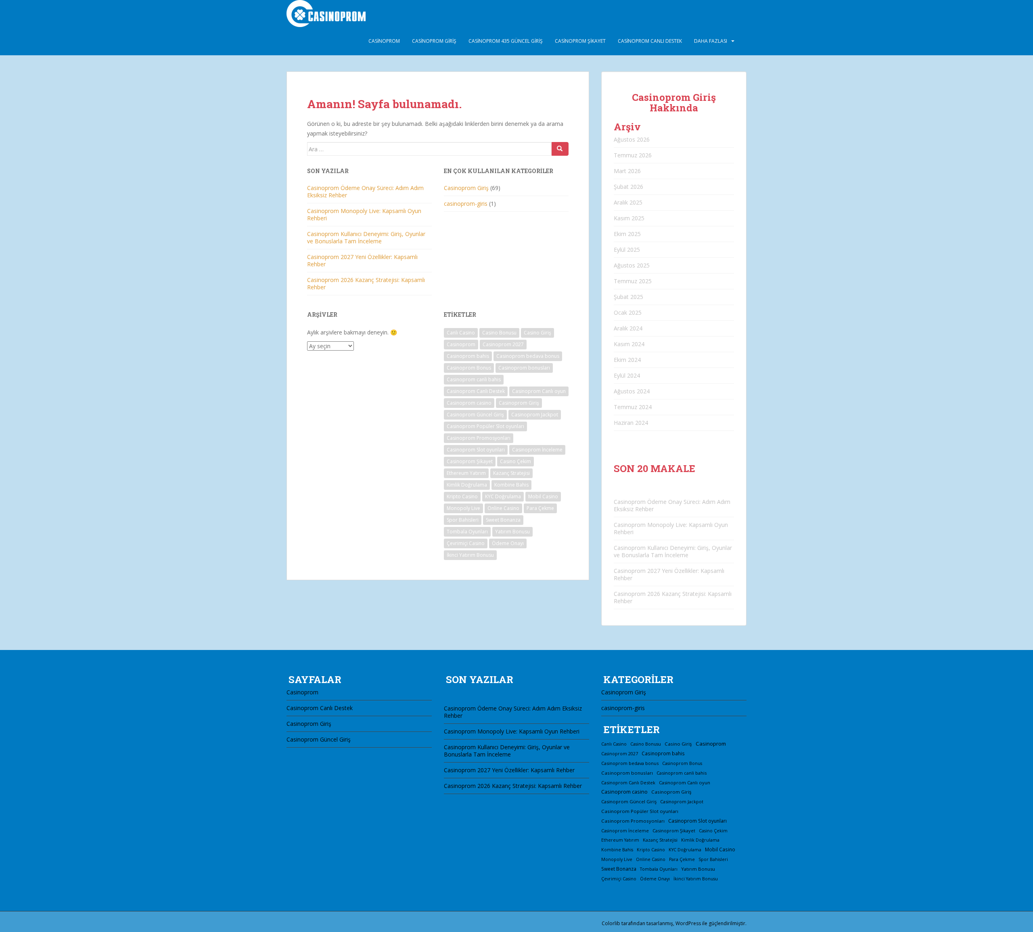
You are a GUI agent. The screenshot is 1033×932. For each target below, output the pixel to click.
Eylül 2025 (627, 249)
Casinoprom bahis (468, 356)
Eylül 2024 (627, 375)
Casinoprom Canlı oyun (539, 391)
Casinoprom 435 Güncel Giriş (505, 41)
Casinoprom (384, 41)
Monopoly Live (463, 508)
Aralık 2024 (628, 328)
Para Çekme (540, 508)
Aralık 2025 (628, 202)
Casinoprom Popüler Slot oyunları (485, 426)
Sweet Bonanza (503, 519)
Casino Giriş (537, 332)
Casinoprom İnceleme (537, 449)
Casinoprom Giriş (434, 41)
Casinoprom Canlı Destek (650, 41)
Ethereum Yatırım (466, 473)
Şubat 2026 (628, 186)
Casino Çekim (515, 461)
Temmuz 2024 (633, 407)
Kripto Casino (462, 496)
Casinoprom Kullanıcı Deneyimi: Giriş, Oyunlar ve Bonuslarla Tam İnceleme (366, 237)
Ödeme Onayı (508, 543)
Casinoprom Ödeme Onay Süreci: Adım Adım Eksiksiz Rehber (365, 191)
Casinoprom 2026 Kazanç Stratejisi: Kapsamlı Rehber (366, 283)
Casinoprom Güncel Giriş (475, 414)
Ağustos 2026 (632, 139)
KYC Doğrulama (503, 496)
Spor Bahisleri (463, 519)
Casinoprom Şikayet (580, 41)
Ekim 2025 (627, 234)
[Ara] (560, 149)
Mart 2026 (627, 171)
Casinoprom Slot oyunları (476, 449)
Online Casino (503, 508)
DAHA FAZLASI (710, 41)
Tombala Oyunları (467, 531)
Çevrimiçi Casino (466, 543)
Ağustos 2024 (632, 391)
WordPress (688, 923)
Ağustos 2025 (632, 265)
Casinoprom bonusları (524, 367)
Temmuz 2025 (633, 281)
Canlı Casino (461, 332)
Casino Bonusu (499, 332)
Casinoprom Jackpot (534, 414)
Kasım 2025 (629, 218)
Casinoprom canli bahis (474, 379)
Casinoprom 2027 (503, 344)
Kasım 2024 (629, 344)
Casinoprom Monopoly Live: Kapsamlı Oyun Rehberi (364, 214)
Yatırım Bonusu (512, 531)
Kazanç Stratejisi (511, 473)
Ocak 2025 (628, 312)
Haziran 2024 (631, 422)
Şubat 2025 (628, 297)
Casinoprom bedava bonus (527, 356)
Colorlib (611, 923)
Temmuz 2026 (633, 155)
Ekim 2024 (627, 360)
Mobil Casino (543, 496)
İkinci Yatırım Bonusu (470, 555)
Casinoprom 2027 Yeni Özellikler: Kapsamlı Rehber (362, 260)
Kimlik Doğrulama (467, 484)
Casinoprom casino (469, 402)
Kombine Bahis (511, 484)
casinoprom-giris (465, 203)
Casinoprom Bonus (469, 367)
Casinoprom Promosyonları (478, 438)
